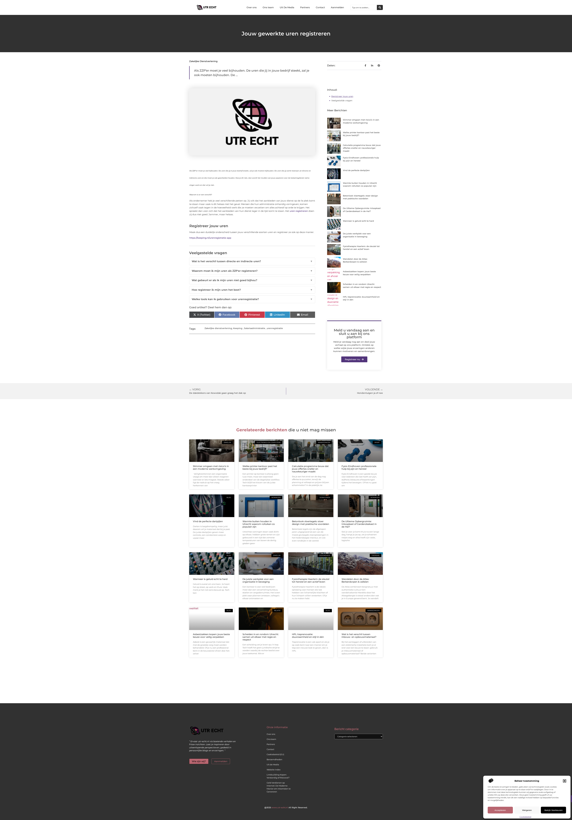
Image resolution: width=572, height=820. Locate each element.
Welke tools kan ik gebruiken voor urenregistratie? (252, 299)
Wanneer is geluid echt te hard (358, 221)
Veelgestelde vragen (341, 100)
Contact (320, 7)
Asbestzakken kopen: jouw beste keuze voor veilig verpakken (211, 635)
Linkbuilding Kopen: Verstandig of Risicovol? (278, 776)
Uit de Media (273, 764)
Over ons (252, 7)
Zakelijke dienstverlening (203, 61)
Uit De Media (287, 7)
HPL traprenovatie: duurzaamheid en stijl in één (308, 635)
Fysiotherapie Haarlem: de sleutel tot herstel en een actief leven (310, 580)
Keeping (237, 328)
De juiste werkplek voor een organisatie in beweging (258, 580)
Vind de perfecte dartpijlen (356, 170)
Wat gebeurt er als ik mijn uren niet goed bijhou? (252, 280)
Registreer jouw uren (342, 96)
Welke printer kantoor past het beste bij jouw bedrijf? (260, 467)
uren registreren (299, 211)
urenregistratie (275, 328)
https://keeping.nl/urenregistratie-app (210, 237)
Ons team (268, 7)
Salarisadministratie (254, 328)
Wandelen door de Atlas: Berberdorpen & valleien (355, 580)
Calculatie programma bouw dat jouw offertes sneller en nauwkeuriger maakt (362, 148)
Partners (305, 7)
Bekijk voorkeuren (553, 810)
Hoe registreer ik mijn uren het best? (252, 289)
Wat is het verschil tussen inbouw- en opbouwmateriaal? (359, 635)
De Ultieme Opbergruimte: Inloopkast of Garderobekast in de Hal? (359, 524)
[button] (564, 780)
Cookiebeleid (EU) (275, 754)
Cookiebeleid (525, 817)
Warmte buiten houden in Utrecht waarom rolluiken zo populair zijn (259, 524)
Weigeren (527, 810)
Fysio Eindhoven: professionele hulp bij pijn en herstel (359, 467)
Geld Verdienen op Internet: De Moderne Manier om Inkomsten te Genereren (279, 787)
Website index (273, 769)
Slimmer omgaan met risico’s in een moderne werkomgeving (211, 467)
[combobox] (364, 7)
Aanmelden (337, 7)
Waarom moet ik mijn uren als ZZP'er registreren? (252, 270)
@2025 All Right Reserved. (285, 807)
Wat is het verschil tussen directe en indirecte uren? (252, 261)
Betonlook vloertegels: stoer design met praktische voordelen (310, 522)
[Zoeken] (380, 7)
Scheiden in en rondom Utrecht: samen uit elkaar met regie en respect (261, 637)
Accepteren (500, 810)
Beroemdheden (274, 759)
